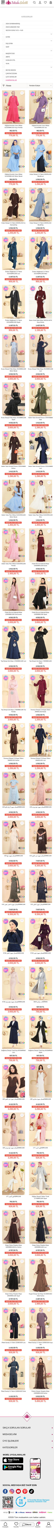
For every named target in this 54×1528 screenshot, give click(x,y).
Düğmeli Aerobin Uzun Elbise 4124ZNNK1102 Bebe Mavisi (13, 175)
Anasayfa (5, 1526)
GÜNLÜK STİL (10, 60)
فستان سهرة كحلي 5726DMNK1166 (13, 953)
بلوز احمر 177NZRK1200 (40, 1148)
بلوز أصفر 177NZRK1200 (13, 1196)
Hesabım (48, 1526)
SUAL (7, 63)
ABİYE (8, 57)
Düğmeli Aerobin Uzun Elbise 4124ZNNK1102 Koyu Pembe (14, 126)
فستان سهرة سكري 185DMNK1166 (40, 1099)
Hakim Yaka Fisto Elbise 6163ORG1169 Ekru (41, 516)
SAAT (7, 47)
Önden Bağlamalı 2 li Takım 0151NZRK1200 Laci (13, 272)
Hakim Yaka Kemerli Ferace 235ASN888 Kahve (13, 467)
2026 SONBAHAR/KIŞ (13, 23)
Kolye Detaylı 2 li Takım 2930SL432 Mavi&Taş (40, 224)
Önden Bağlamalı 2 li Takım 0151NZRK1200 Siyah (13, 321)
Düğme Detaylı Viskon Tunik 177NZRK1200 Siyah (40, 1197)
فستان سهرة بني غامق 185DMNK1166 (13, 1099)
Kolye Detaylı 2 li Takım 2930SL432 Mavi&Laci (40, 175)
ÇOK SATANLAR (11, 77)
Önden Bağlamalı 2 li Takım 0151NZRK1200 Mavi (40, 272)
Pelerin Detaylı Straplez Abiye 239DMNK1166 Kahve (40, 1392)
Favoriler (16, 1526)
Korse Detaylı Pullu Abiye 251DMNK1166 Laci (40, 370)
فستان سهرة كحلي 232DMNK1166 (40, 904)
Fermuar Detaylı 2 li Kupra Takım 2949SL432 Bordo (40, 710)
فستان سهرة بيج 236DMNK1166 (13, 855)
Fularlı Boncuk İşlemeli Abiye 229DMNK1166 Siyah (40, 613)
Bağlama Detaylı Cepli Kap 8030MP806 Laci (13, 1051)
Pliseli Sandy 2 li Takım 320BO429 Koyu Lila (40, 1343)
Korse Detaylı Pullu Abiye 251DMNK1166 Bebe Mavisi (13, 370)
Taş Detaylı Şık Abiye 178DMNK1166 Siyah (40, 662)
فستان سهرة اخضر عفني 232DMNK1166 (13, 904)
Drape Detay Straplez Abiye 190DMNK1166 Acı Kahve (13, 1246)
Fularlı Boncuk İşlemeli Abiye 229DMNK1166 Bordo (40, 564)
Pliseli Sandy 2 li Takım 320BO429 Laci (13, 1342)
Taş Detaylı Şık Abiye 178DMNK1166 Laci (13, 661)
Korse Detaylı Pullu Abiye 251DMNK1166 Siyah (13, 418)
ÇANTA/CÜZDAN (11, 73)
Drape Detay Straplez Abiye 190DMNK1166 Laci (40, 1246)
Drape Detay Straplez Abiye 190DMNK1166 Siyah (13, 1294)
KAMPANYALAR (11, 80)
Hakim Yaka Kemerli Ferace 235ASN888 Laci (40, 467)
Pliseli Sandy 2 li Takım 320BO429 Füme (13, 1391)
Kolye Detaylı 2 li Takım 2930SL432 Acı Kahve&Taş (13, 224)
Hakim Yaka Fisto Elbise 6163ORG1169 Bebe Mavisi (14, 516)
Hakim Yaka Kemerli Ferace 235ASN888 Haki (40, 418)
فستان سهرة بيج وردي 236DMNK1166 (41, 807)
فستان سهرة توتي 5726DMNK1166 (40, 953)
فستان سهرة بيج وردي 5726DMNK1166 (13, 1001)
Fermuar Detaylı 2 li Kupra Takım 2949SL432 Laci (40, 759)
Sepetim (37, 1524)
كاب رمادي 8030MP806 (40, 1001)
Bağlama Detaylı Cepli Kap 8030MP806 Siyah (40, 1051)
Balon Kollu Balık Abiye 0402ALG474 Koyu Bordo (40, 321)
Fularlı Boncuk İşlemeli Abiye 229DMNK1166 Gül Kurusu (13, 613)
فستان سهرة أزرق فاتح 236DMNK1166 (13, 807)
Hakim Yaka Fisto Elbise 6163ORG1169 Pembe (14, 564)
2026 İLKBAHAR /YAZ (13, 27)
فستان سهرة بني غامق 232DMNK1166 (40, 855)
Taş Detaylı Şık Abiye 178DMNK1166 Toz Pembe (13, 710)
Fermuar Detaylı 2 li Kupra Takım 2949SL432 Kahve (13, 759)
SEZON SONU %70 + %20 (14, 30)
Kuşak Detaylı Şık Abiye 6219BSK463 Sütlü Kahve (40, 1294)
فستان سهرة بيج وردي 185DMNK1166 (14, 1148)
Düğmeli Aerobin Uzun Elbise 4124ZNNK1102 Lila (40, 126)
